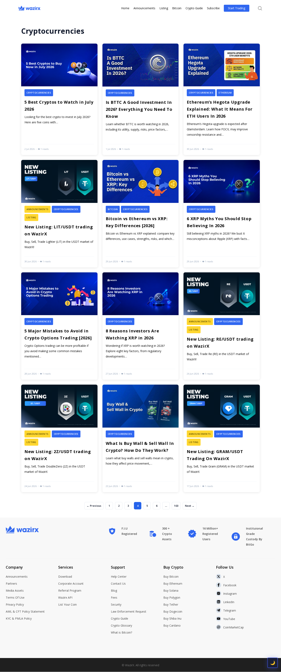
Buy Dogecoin (172, 611)
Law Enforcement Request (128, 611)
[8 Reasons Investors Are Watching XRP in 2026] (140, 326)
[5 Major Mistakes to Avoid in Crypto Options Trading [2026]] (59, 326)
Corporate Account (71, 583)
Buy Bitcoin (171, 576)
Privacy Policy (15, 604)
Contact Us (118, 583)
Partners (11, 583)
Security (116, 604)
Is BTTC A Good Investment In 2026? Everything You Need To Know (139, 109)
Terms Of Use (15, 597)
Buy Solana (170, 590)
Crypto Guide (119, 618)
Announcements (17, 576)
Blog (114, 590)
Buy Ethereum (172, 583)
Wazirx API (65, 597)
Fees (114, 597)
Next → (189, 506)
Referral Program (69, 590)
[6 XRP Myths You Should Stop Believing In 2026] (221, 213)
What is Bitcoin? (121, 632)
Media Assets (15, 590)
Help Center (119, 576)
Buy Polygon (171, 597)
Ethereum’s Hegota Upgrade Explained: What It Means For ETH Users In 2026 (220, 109)
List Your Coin (67, 604)
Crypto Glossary (121, 625)
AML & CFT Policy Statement (25, 611)
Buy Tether (170, 604)
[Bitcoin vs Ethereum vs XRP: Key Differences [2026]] (140, 213)
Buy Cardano (172, 625)
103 (176, 506)
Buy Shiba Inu (172, 618)
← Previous (94, 506)
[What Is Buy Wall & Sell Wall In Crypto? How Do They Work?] (140, 438)
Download (65, 576)
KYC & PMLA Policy (19, 618)
